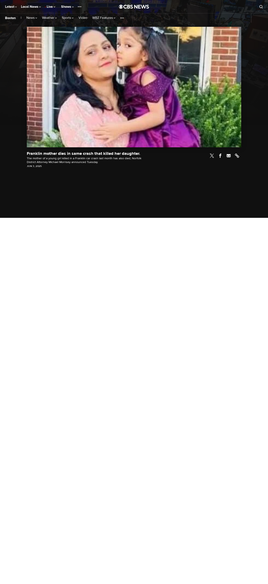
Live (50, 7)
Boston (10, 18)
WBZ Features (103, 18)
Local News (30, 6)
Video (83, 18)
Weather (48, 18)
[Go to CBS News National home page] (134, 7)
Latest (10, 6)
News (30, 18)
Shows (66, 6)
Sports (67, 18)
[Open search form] (261, 7)
